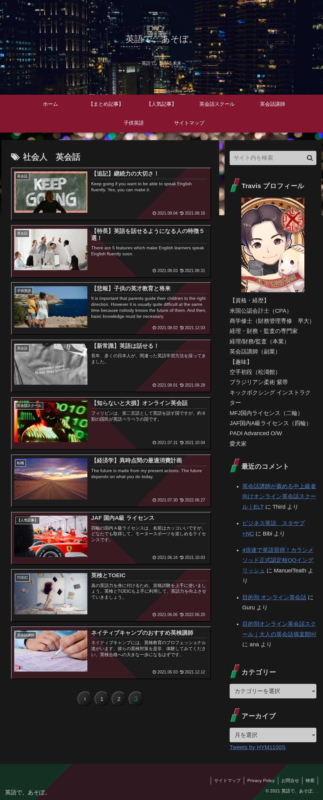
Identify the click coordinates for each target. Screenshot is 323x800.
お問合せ (290, 780)
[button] (309, 158)
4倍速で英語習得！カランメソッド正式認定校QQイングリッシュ (278, 560)
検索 (310, 780)
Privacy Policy (261, 780)
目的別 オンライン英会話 (274, 597)
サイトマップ (227, 780)
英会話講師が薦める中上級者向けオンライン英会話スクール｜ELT (279, 496)
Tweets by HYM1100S (257, 747)
